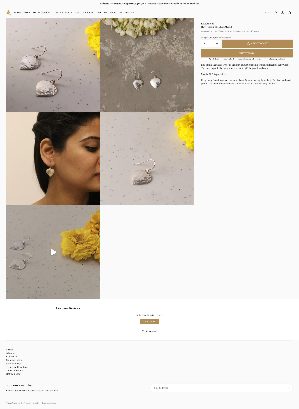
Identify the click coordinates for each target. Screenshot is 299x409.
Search (9, 349)
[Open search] (276, 12)
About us (10, 353)
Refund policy (13, 374)
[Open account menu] (282, 12)
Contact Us (11, 356)
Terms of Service (14, 370)
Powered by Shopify (31, 403)
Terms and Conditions (17, 367)
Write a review (149, 321)
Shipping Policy (14, 360)
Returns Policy (13, 363)
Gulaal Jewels (17, 403)
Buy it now (246, 53)
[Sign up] (288, 388)
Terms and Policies (49, 403)
